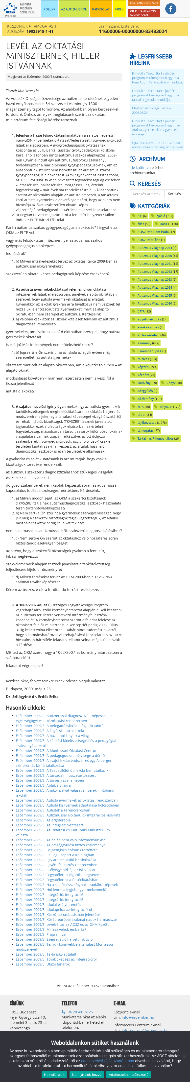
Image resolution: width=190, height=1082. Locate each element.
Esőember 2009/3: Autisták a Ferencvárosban (53, 810)
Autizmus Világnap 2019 (155, 255)
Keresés (174, 193)
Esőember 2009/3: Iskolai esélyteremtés (48, 904)
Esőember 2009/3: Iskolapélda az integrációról (54, 909)
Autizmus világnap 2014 (155, 247)
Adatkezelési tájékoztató (128, 1075)
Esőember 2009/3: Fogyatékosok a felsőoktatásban (57, 879)
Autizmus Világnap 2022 (155, 271)
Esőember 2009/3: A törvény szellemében (50, 780)
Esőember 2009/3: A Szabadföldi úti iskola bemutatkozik (62, 770)
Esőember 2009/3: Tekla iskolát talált (46, 954)
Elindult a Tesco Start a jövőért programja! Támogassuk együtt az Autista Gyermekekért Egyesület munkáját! (156, 128)
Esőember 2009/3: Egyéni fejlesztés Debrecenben (56, 864)
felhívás (143, 359)
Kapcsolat (101, 9)
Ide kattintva (140, 167)
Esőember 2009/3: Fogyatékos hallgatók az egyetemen (60, 874)
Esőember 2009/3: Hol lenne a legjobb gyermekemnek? (61, 889)
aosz (163, 224)
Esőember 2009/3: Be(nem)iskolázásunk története (56, 850)
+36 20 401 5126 (79, 1011)
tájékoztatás (147, 422)
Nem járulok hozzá (86, 1075)
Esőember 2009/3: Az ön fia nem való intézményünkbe (60, 840)
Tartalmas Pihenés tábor (155, 438)
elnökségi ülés (148, 327)
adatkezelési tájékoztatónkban (107, 1060)
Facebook (171, 8)
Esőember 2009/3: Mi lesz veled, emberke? (51, 929)
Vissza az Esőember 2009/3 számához (88, 985)
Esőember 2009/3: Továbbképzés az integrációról (56, 959)
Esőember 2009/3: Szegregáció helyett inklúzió (54, 939)
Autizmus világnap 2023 (155, 279)
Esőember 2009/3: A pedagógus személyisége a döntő (60, 755)
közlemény (146, 398)
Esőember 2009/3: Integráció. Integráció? (49, 894)
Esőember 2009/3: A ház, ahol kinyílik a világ (52, 735)
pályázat (166, 406)
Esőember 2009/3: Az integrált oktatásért (49, 825)
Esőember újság (150, 351)
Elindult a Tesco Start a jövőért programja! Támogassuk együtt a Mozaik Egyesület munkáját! (155, 95)
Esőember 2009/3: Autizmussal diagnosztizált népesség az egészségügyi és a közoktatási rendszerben (64, 718)
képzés (143, 367)
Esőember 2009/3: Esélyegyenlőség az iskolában (55, 869)
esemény (144, 343)
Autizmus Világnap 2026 (155, 303)
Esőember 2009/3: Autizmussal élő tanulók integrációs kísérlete (68, 815)
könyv (171, 383)
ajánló (161, 216)
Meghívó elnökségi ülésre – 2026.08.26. (151, 110)
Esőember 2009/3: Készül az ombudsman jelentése (58, 914)
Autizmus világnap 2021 (155, 263)
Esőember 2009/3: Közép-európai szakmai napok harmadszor (66, 919)
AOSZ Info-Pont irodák (154, 232)
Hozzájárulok (54, 1075)
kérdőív (143, 375)
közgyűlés (145, 390)
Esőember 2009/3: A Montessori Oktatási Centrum (57, 750)
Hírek (119, 9)
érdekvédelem (149, 335)
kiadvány (144, 383)
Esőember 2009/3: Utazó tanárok (43, 964)
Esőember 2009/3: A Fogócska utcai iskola (50, 730)
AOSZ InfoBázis (149, 239)
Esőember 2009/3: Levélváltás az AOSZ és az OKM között (62, 924)
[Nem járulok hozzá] (183, 1056)
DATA (141, 311)
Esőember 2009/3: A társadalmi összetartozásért (56, 775)
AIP (140, 216)
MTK (141, 406)
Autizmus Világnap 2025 (155, 295)
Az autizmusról (74, 9)
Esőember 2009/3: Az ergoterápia (43, 820)
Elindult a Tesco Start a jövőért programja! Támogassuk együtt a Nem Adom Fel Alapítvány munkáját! (158, 77)
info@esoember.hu (138, 1017)
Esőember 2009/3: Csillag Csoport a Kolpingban (55, 854)
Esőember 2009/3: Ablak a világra (43, 785)
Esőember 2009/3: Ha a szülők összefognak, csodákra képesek (67, 884)
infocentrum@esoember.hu (145, 1030)
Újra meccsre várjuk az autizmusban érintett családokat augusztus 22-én (158, 145)
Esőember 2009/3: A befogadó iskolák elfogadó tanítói (60, 725)
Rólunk (49, 9)
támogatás (146, 430)
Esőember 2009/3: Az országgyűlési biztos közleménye (60, 845)
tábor (142, 414)
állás (141, 224)
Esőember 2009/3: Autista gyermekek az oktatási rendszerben (67, 800)
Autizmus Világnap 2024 (155, 287)
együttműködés (149, 319)
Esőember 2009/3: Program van (42, 934)
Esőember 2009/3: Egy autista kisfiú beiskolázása (56, 859)
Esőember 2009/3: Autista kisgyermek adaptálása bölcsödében (67, 805)
